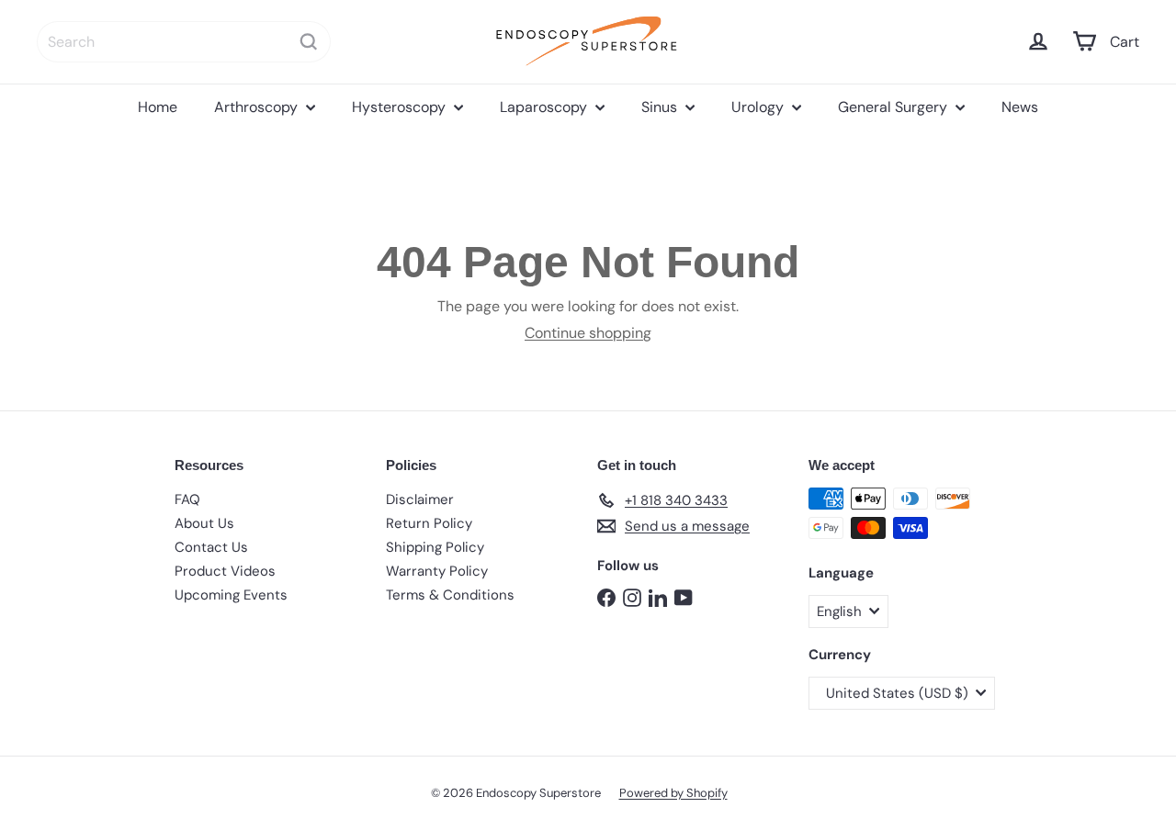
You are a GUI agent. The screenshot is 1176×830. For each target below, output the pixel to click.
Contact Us (211, 547)
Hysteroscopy (400, 107)
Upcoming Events (231, 595)
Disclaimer (420, 499)
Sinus (661, 107)
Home (157, 107)
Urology (759, 107)
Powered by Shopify (673, 793)
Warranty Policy (437, 571)
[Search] (309, 41)
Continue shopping (588, 332)
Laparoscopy (545, 107)
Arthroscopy (257, 107)
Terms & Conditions (450, 595)
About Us (204, 523)
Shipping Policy (435, 547)
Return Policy (429, 523)
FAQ (187, 499)
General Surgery (894, 107)
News (1019, 107)
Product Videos (225, 571)
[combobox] (184, 41)
